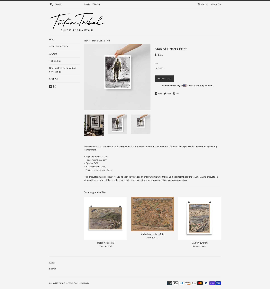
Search (52, 269)
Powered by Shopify (81, 283)
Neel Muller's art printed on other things (62, 70)
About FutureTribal (58, 46)
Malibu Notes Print (105, 243)
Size (156, 64)
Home (52, 39)
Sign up (96, 4)
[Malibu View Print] (199, 218)
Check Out (216, 4)
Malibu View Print (199, 243)
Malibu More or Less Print (152, 234)
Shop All (53, 79)
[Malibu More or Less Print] (152, 214)
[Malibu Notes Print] (105, 218)
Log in (87, 4)
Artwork (53, 54)
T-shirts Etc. (55, 61)
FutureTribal (68, 283)
